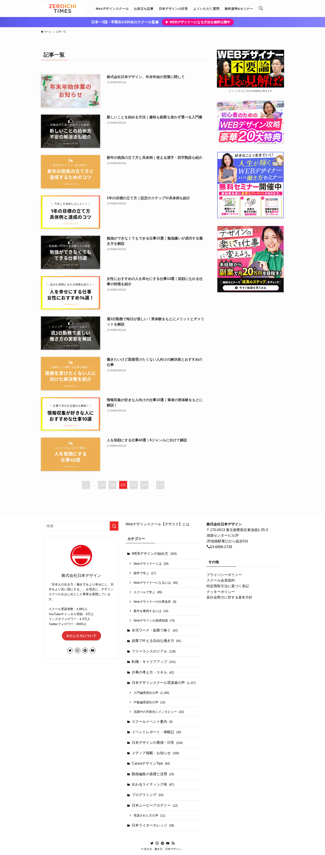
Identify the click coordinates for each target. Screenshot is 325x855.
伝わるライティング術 (153, 784)
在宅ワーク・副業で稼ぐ (155, 630)
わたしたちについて (81, 635)
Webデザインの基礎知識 (154, 620)
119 (102, 485)
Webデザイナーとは (151, 563)
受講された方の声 (149, 815)
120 (112, 485)
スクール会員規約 (220, 580)
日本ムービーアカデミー (155, 805)
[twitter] (70, 650)
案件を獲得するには (151, 611)
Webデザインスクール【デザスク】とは (157, 524)
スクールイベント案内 (152, 721)
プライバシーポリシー (224, 575)
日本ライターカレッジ (153, 825)
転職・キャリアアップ (154, 662)
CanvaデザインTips (151, 763)
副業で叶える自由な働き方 (156, 641)
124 (160, 485)
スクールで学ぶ (148, 592)
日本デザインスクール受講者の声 (164, 683)
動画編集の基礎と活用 (153, 774)
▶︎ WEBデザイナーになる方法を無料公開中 (197, 22)
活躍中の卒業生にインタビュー (159, 711)
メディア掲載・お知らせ (155, 753)
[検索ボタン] (261, 8)
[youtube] (93, 650)
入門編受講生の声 (151, 692)
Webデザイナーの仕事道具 (155, 601)
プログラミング (147, 795)
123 (144, 485)
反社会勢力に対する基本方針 (229, 597)
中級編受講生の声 (149, 702)
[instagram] (77, 650)
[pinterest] (85, 650)
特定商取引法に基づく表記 (227, 586)
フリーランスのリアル (154, 651)
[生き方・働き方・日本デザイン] (62, 8)
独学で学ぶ (145, 573)
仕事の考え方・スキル (153, 672)
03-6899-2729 (221, 547)
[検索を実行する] (114, 526)
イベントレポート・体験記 (156, 732)
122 (133, 485)
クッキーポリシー (220, 592)
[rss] (173, 843)
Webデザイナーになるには (156, 582)
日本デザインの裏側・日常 (157, 742)
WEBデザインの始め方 (154, 553)
